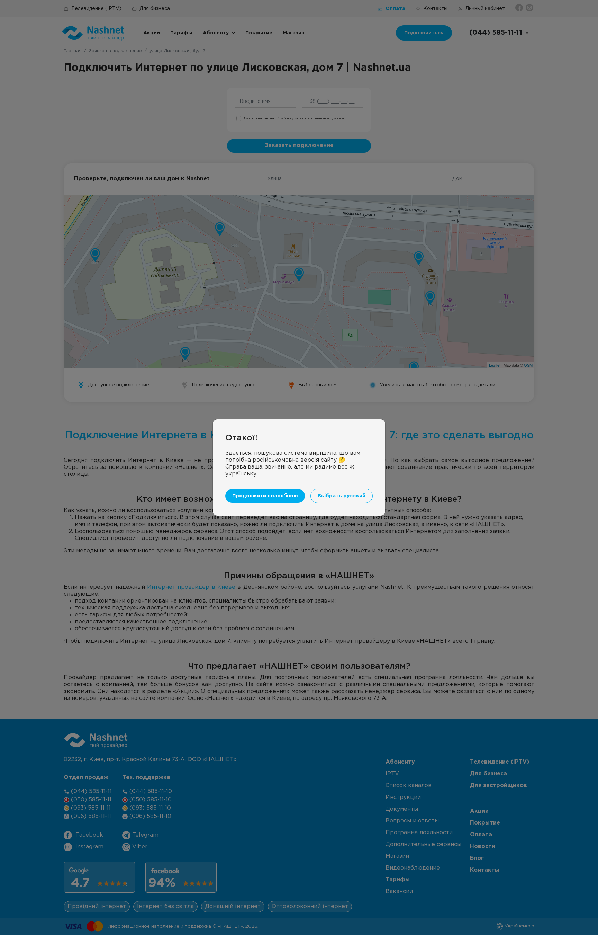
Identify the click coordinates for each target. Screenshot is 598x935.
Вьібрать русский (341, 495)
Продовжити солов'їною (265, 495)
